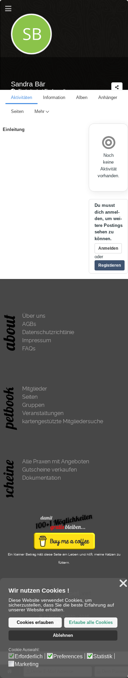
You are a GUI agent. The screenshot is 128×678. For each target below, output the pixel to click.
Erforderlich (29, 656)
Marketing (27, 664)
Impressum (36, 340)
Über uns (33, 316)
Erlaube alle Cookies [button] (91, 622)
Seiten (30, 397)
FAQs (28, 348)
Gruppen (33, 405)
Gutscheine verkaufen (49, 469)
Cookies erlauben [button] (35, 622)
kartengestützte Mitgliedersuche (62, 421)
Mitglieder (34, 388)
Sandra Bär (28, 84)
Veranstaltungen (42, 413)
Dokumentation (41, 478)
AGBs (29, 324)
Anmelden (108, 248)
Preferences (68, 656)
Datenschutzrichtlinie (48, 332)
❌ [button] (123, 583)
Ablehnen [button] (63, 635)
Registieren (109, 265)
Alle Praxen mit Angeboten (55, 461)
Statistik (102, 656)
